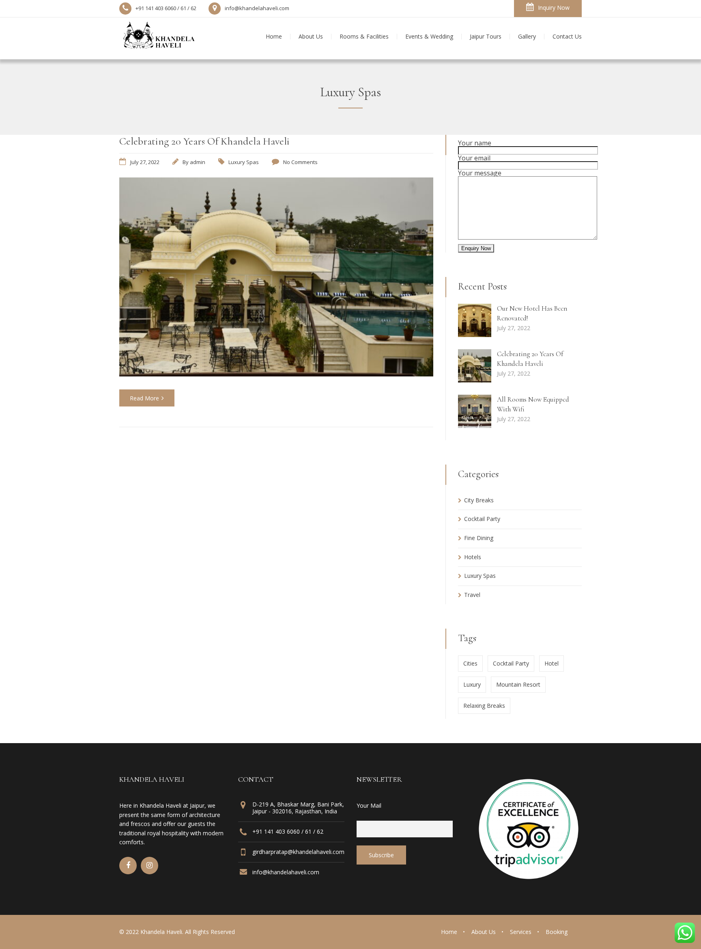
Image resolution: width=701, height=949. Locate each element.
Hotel (551, 663)
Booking (557, 932)
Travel (472, 595)
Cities (470, 663)
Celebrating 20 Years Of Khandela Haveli (204, 141)
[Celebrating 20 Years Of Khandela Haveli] (276, 374)
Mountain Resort (518, 684)
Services (520, 932)
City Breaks (479, 500)
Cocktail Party (482, 519)
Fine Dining (478, 538)
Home (449, 932)
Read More (144, 398)
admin (197, 162)
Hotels (472, 557)
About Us (483, 932)
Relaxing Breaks (484, 705)
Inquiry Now (554, 7)
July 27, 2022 (144, 162)
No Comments (300, 162)
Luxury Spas (243, 162)
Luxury (472, 684)
